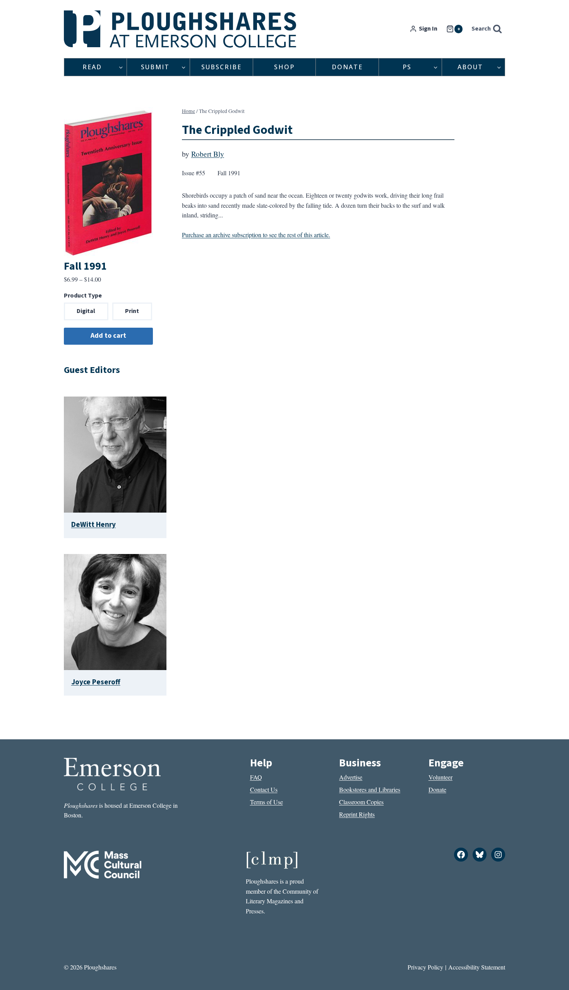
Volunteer (440, 777)
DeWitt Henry (93, 524)
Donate (347, 67)
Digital (86, 311)
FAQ (256, 777)
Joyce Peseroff (95, 682)
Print (132, 311)
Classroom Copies (361, 802)
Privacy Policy (425, 967)
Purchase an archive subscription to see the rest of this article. (256, 235)
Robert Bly (207, 154)
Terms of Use (266, 802)
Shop (284, 67)
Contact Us (264, 789)
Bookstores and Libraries (369, 789)
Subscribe (221, 67)
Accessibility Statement (476, 967)
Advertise (350, 777)
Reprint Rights (357, 814)
